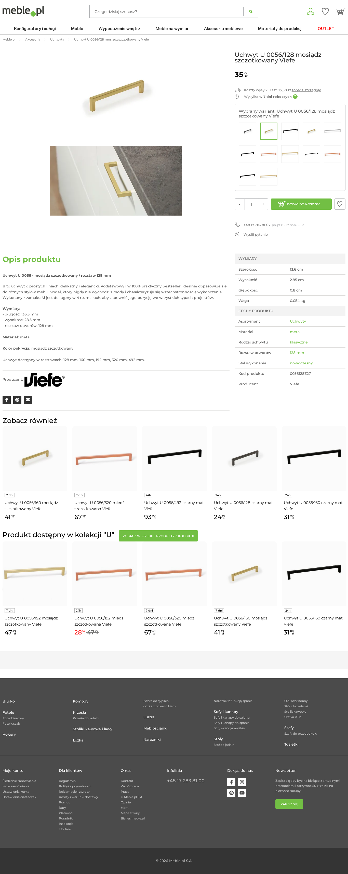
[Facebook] (231, 782)
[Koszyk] (341, 11)
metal (295, 331)
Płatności (66, 813)
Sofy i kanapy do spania (231, 723)
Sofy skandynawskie (229, 728)
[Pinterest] (231, 793)
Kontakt (127, 781)
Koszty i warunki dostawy (78, 797)
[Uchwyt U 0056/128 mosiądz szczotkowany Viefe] (268, 131)
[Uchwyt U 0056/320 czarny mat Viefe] (311, 154)
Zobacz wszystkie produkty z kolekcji (158, 536)
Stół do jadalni (224, 745)
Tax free (65, 829)
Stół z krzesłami (296, 706)
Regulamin (67, 781)
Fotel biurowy (13, 718)
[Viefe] (44, 379)
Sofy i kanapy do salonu (232, 717)
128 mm (297, 352)
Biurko (9, 701)
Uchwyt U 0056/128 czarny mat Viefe (243, 505)
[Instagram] (242, 782)
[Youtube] (242, 793)
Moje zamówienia (16, 786)
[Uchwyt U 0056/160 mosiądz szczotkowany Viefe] (311, 131)
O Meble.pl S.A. (132, 797)
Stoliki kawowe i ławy (92, 729)
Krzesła (79, 712)
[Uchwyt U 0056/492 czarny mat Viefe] (247, 177)
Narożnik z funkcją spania (233, 701)
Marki (125, 808)
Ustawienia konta (16, 791)
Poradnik (66, 818)
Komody (80, 701)
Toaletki (291, 744)
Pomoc (64, 802)
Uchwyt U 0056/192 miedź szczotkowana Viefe (99, 621)
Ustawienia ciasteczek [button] (19, 797)
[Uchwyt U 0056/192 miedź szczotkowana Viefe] (268, 154)
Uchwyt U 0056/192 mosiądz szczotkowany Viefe (31, 621)
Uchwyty (298, 321)
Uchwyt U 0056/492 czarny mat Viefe (174, 505)
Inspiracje (66, 824)
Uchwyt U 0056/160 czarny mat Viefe (313, 505)
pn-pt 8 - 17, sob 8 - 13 (274, 225)
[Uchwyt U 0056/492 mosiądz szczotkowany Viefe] (268, 177)
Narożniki (152, 739)
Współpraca (130, 786)
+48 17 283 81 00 (186, 780)
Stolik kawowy (295, 711)
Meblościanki (155, 728)
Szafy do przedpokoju (300, 733)
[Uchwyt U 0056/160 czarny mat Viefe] (290, 131)
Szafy (289, 727)
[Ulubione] (325, 11)
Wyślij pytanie (256, 234)
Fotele (8, 712)
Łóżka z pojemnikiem (159, 706)
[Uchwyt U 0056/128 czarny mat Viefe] (247, 131)
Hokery (9, 734)
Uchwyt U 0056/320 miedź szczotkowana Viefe (99, 505)
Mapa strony (130, 813)
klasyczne (299, 342)
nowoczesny (301, 363)
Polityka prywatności (75, 786)
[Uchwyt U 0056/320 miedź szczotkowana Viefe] (332, 154)
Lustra (148, 717)
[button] (339, 204)
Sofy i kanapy (226, 711)
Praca (125, 791)
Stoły (218, 739)
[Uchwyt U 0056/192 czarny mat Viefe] (247, 154)
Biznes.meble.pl (133, 818)
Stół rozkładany (296, 701)
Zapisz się (289, 804)
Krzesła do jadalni (86, 718)
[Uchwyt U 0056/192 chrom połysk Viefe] (332, 131)
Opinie (126, 802)
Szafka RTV (292, 717)
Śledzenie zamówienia (19, 781)
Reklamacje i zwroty (74, 791)
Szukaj (251, 11)
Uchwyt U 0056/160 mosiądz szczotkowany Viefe (31, 505)
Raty (62, 808)
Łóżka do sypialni (156, 701)
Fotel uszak (11, 723)
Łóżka (78, 740)
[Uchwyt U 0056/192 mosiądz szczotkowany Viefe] (290, 154)
